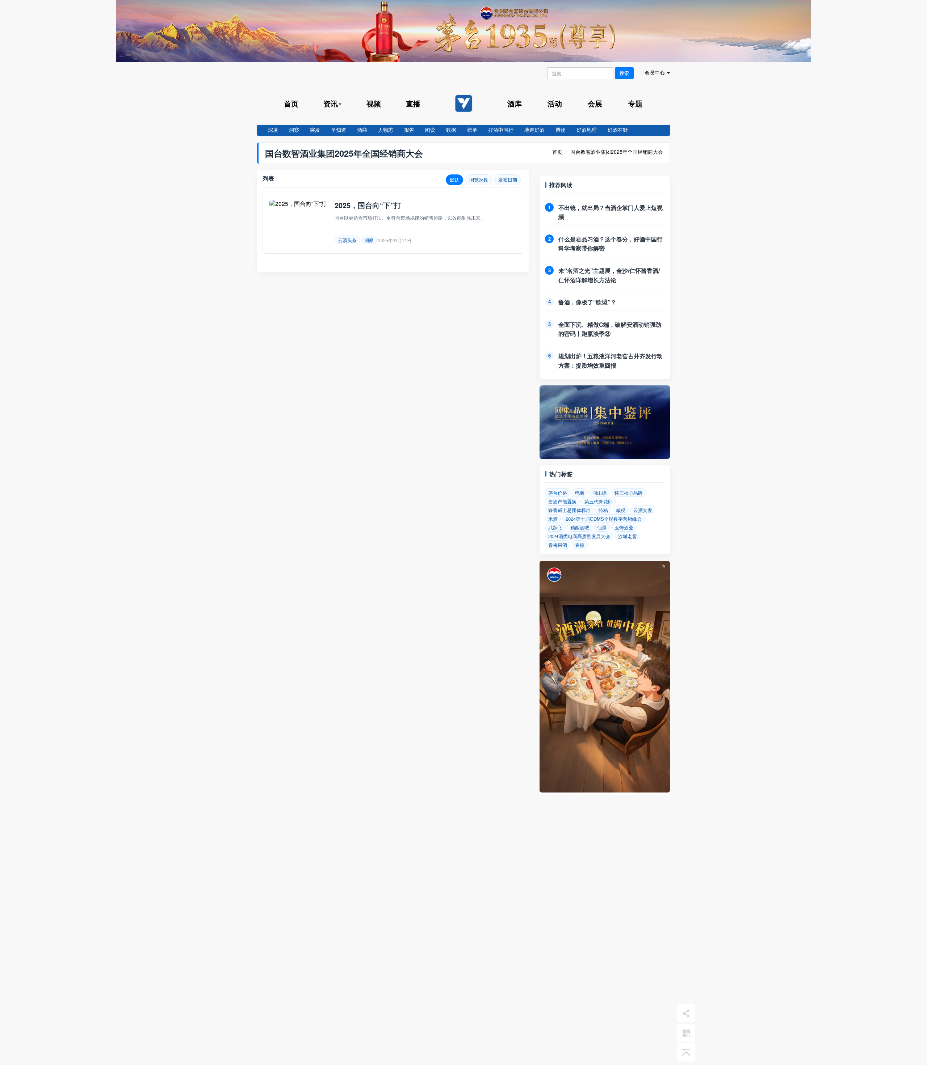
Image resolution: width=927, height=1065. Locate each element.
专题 (635, 103)
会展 (595, 103)
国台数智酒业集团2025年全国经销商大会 (616, 151)
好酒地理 (586, 129)
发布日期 (507, 179)
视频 (373, 103)
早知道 (338, 129)
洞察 (294, 129)
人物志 (385, 129)
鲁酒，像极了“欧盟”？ (587, 302)
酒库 (514, 103)
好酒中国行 (500, 129)
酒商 (362, 129)
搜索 (624, 72)
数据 (451, 129)
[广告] (605, 790)
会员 (655, 72)
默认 (454, 179)
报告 (409, 129)
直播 (413, 103)
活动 (555, 103)
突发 (315, 129)
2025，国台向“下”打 (368, 205)
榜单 (472, 129)
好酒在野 (618, 129)
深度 (273, 129)
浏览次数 (478, 179)
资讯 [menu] (330, 103)
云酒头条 (347, 240)
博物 (560, 129)
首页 (291, 103)
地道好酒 (534, 129)
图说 (430, 129)
